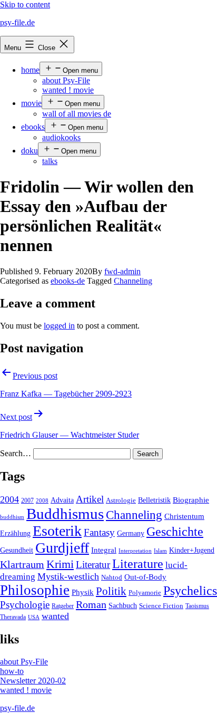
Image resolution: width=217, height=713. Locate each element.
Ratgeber (63, 606)
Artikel (90, 499)
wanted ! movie (68, 89)
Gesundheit (16, 550)
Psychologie (25, 605)
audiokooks (61, 137)
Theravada (13, 617)
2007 (27, 500)
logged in (59, 325)
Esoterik (57, 531)
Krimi (60, 564)
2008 (42, 501)
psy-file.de (17, 22)
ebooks (33, 126)
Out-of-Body (145, 577)
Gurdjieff (62, 547)
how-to (12, 671)
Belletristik (154, 500)
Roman (91, 604)
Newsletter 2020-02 (33, 680)
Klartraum (22, 564)
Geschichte (174, 531)
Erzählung (15, 533)
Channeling (133, 280)
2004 (9, 499)
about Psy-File (66, 80)
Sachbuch (122, 606)
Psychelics (190, 590)
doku (29, 150)
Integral (103, 550)
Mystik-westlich (68, 576)
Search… (15, 453)
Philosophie (35, 590)
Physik (83, 592)
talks (49, 161)
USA (34, 617)
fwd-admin (122, 271)
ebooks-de (68, 280)
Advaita (62, 500)
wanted (55, 616)
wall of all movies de (76, 113)
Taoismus (197, 606)
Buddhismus (65, 513)
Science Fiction (161, 606)
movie (31, 103)
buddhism (12, 517)
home (30, 69)
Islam (160, 551)
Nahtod (111, 577)
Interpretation (135, 551)
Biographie (191, 500)
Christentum (184, 516)
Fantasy (99, 532)
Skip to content (25, 4)
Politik (111, 591)
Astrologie (121, 500)
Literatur (93, 564)
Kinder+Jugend (191, 550)
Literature (137, 563)
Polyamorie (145, 592)
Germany (130, 533)
